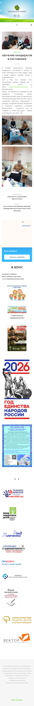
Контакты (26, 683)
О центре (17, 678)
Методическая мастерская (17, 680)
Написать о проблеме (17, 257)
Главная (11, 678)
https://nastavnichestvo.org (19, 87)
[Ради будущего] (17, 9)
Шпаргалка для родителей (14, 683)
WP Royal (26, 676)
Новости (17, 52)
